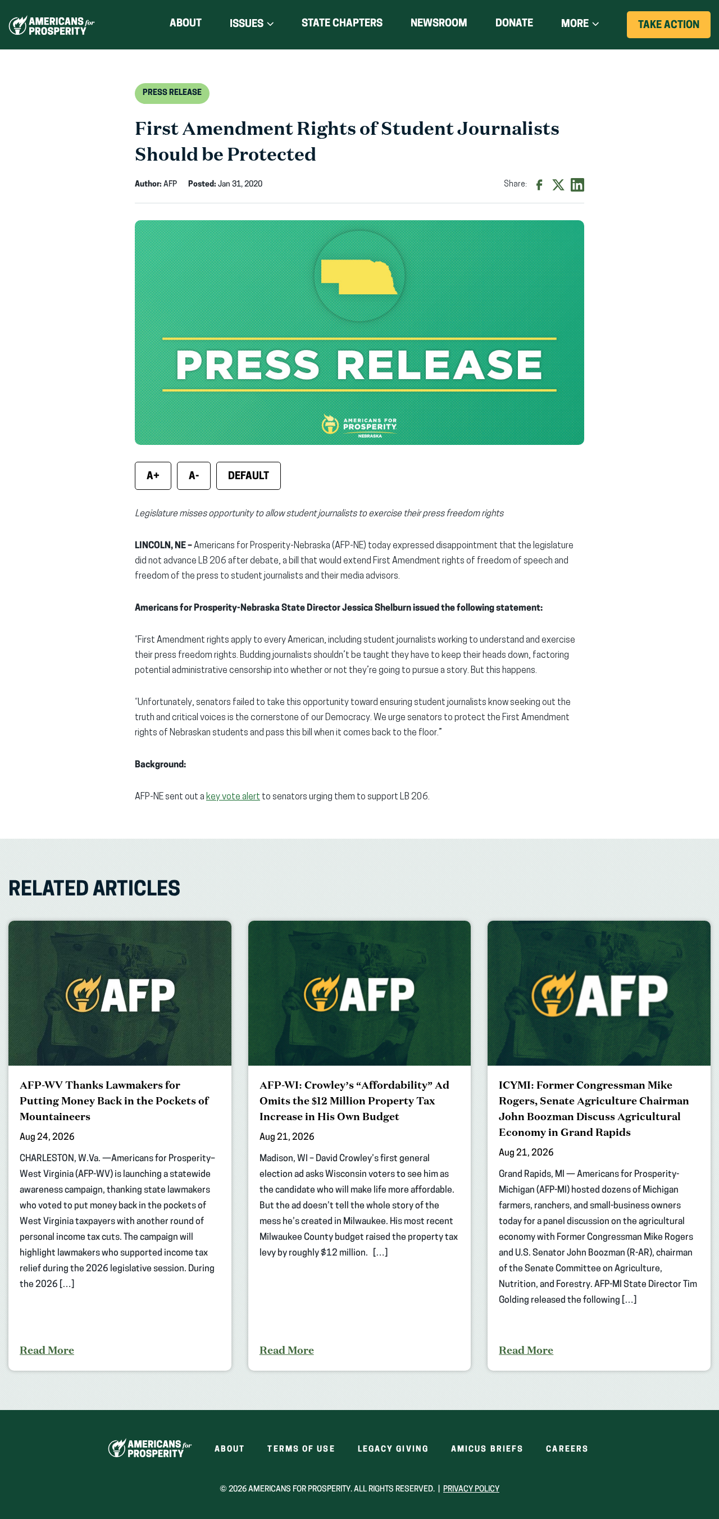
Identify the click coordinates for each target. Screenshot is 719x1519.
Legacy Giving (393, 1449)
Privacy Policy (471, 1489)
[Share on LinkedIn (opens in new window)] (577, 185)
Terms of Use (301, 1449)
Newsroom (439, 24)
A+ (153, 477)
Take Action (674, 29)
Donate (514, 26)
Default (248, 477)
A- (194, 477)
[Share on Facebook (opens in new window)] (539, 185)
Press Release (172, 93)
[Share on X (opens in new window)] (558, 185)
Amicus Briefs (487, 1449)
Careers (567, 1449)
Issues (246, 25)
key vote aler (231, 797)
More (575, 25)
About (186, 24)
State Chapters (342, 24)
